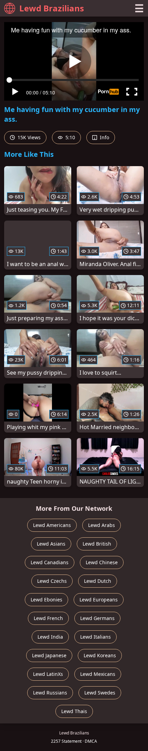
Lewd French (48, 618)
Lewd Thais (74, 711)
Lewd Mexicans (97, 674)
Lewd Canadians (49, 562)
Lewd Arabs (101, 525)
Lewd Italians (95, 636)
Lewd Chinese (102, 562)
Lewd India (50, 636)
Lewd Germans (97, 618)
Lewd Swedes (99, 692)
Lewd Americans (52, 525)
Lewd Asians (51, 543)
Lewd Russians (50, 692)
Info (103, 137)
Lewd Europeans (99, 599)
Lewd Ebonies (46, 599)
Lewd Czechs (52, 581)
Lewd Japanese (49, 655)
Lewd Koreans (100, 655)
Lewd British (97, 543)
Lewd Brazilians (51, 8)
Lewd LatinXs (48, 674)
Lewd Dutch (97, 581)
